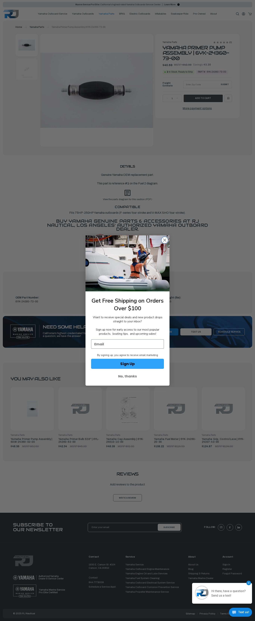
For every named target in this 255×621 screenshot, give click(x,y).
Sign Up (127, 363)
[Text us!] (240, 613)
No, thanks (127, 376)
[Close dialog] (164, 240)
